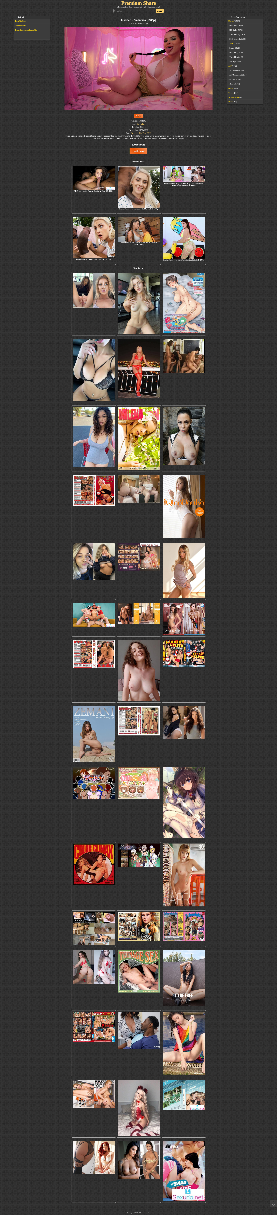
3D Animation (233, 97)
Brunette (134, 133)
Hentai (230, 102)
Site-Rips (232, 61)
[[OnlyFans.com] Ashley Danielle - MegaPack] (94, 304)
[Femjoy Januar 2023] (139, 619)
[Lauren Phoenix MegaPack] (139, 370)
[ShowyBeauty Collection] (184, 619)
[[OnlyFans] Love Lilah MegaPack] (139, 671)
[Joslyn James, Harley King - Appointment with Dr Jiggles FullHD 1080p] (139, 1043)
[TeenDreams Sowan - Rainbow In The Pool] (184, 1043)
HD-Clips (145, 23)
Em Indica (140, 124)
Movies (231, 21)
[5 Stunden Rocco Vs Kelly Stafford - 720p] (94, 1043)
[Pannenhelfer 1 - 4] (184, 671)
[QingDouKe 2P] (184, 507)
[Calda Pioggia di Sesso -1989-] (139, 928)
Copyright (130, 1213)
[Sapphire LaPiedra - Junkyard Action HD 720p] (184, 438)
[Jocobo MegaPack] (94, 928)
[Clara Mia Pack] (184, 571)
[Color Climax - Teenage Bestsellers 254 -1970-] (139, 734)
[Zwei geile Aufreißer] (184, 1108)
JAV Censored (234, 70)
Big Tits (142, 133)
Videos (139, 23)
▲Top (148, 1213)
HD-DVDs (233, 30)
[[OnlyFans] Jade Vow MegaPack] (139, 1108)
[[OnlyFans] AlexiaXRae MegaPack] (139, 304)
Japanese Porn (20, 25)
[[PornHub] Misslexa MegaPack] (94, 370)
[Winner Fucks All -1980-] (94, 875)
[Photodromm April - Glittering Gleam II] (184, 875)
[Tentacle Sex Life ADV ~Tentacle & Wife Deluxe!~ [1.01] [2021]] (139, 803)
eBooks (232, 84)
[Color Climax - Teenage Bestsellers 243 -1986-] (94, 507)
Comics (231, 93)
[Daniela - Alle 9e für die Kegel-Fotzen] (184, 370)
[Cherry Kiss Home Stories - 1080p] (94, 1108)
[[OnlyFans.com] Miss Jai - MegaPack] (94, 571)
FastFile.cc (138, 150)
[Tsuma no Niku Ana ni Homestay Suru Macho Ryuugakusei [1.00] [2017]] (184, 304)
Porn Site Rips (20, 21)
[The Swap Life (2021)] (184, 1171)
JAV (230, 66)
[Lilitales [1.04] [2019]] (139, 875)
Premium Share (138, 3)
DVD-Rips (233, 25)
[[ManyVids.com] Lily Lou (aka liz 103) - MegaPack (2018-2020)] (94, 978)
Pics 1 (138, 116)
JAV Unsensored (235, 75)
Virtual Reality (234, 34)
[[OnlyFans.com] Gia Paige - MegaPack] (184, 734)
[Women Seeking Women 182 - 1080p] (139, 571)
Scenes (231, 48)
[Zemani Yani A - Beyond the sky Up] (94, 734)
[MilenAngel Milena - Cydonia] (139, 438)
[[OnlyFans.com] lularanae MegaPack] (139, 507)
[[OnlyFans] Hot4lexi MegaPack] (94, 438)
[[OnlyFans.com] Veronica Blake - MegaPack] (94, 1171)
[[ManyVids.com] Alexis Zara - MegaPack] (139, 1171)
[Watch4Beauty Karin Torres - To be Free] (184, 978)
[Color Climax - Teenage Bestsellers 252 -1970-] (94, 671)
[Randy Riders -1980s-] (139, 978)
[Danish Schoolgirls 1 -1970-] (184, 928)
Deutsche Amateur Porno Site (26, 30)
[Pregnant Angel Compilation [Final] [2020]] (94, 803)
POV (149, 133)
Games (230, 88)
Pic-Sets (232, 79)
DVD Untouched (235, 39)
